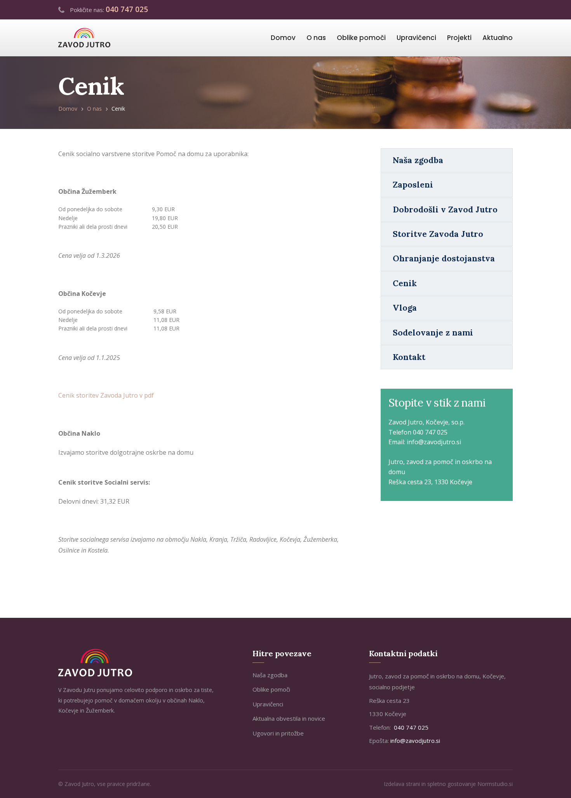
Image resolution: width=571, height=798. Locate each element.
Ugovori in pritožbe (278, 733)
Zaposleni (413, 184)
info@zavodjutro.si (434, 442)
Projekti (459, 37)
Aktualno (497, 37)
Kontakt (409, 357)
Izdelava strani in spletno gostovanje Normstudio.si (448, 784)
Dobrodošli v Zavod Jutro (445, 209)
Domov (283, 37)
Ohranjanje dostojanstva (444, 258)
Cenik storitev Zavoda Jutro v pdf (106, 395)
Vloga (405, 308)
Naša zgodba (418, 160)
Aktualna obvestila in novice (288, 718)
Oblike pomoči (361, 37)
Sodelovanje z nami (433, 332)
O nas (316, 37)
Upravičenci (416, 37)
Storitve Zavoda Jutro (438, 234)
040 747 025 (127, 9)
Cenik (405, 283)
